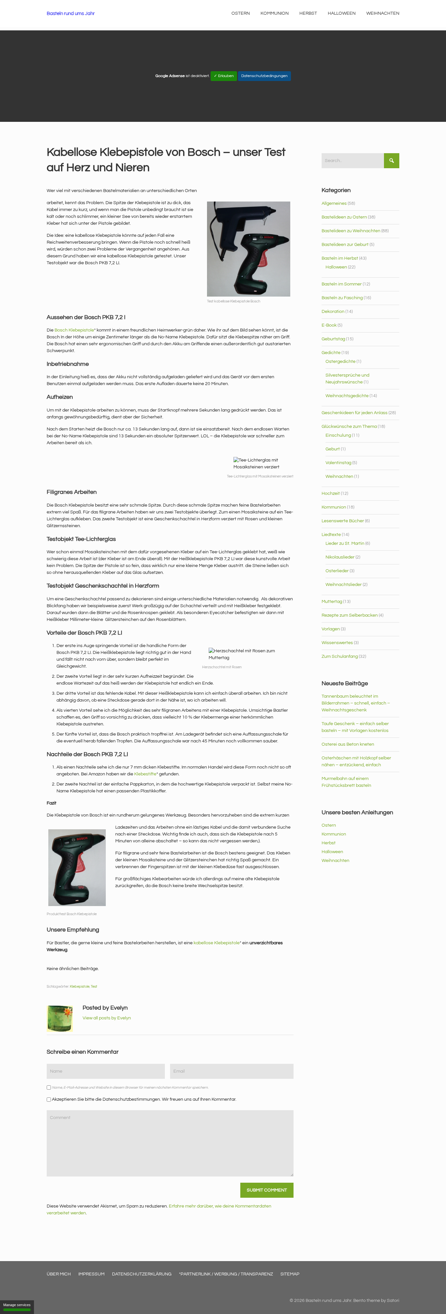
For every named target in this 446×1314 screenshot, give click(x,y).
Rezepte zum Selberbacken (350, 615)
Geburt (333, 449)
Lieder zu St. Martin (345, 543)
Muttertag (332, 601)
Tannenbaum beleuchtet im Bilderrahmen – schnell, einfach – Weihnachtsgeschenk (356, 703)
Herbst (329, 843)
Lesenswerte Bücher (343, 521)
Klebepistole (79, 986)
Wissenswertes (337, 643)
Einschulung (338, 435)
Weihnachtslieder (344, 584)
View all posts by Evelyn (107, 1018)
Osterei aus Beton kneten (348, 744)
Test (94, 986)
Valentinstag (338, 463)
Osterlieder (337, 571)
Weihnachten (339, 476)
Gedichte (331, 352)
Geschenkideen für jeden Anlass (355, 413)
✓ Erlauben (224, 76)
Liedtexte (331, 534)
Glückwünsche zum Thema (349, 426)
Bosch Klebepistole (74, 330)
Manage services (17, 1305)
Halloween (336, 267)
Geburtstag (333, 339)
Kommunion (334, 507)
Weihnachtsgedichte (347, 396)
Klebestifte (145, 774)
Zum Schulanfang (340, 656)
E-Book (329, 325)
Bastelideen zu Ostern (344, 217)
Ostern (329, 825)
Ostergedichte (341, 361)
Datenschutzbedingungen (264, 76)
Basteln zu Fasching (342, 298)
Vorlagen (331, 629)
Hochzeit (331, 493)
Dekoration (333, 311)
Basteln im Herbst (340, 258)
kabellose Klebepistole (217, 943)
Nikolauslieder (340, 557)
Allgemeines (334, 203)
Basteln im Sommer (342, 284)
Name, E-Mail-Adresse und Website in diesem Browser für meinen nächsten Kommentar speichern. (130, 1087)
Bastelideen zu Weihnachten (351, 231)
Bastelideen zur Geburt (345, 244)
